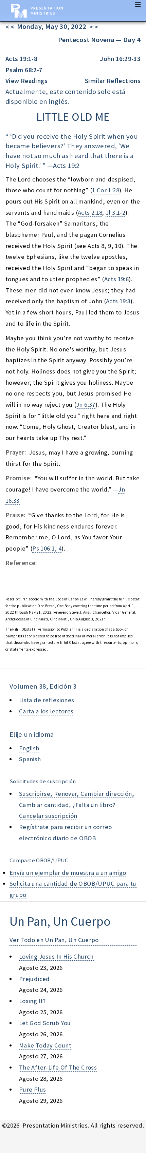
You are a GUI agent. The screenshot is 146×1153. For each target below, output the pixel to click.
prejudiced (34, 979)
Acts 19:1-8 (21, 59)
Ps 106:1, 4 (46, 548)
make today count (45, 1045)
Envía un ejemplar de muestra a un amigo (68, 873)
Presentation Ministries (47, 10)
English (29, 748)
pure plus (32, 1089)
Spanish (30, 759)
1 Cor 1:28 (105, 190)
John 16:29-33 (120, 59)
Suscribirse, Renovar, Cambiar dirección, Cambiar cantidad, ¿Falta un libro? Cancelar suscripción (76, 805)
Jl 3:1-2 (115, 212)
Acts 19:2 (66, 165)
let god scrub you (45, 1023)
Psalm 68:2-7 (23, 70)
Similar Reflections (113, 81)
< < (11, 27)
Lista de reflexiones (46, 700)
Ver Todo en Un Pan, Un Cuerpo (54, 940)
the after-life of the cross (58, 1067)
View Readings (26, 81)
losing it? (32, 1001)
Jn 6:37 (85, 404)
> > (92, 27)
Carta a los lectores (46, 711)
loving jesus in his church (56, 956)
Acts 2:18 (90, 212)
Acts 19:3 (118, 301)
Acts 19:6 (116, 279)
